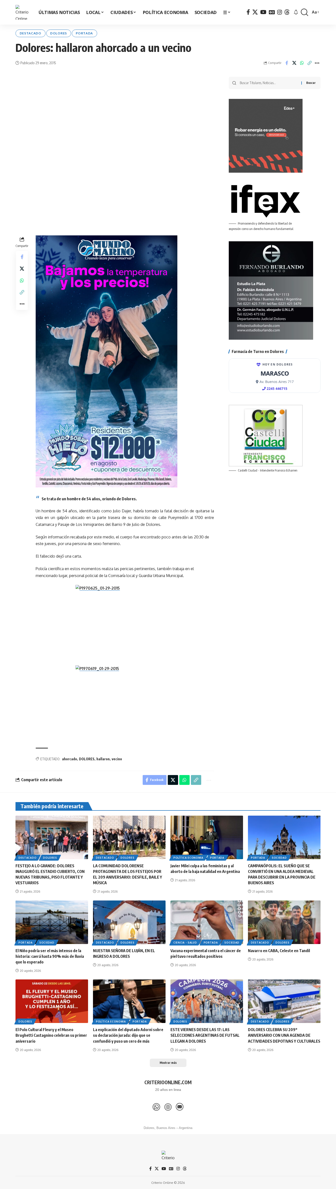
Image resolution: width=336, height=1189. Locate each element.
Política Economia (188, 857)
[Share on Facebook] (286, 63)
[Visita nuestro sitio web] (168, 1107)
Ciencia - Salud (185, 942)
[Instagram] (279, 12)
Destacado (30, 33)
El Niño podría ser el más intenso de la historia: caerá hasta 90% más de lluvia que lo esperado (49, 956)
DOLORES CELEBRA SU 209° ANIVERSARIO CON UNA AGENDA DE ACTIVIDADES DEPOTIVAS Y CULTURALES (284, 1035)
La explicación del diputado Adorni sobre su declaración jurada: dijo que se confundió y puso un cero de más (128, 1035)
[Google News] (272, 12)
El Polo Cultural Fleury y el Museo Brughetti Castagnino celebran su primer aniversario (51, 1035)
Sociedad (279, 857)
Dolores (58, 33)
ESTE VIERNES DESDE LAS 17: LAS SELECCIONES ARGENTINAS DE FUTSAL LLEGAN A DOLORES (205, 1035)
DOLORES (86, 759)
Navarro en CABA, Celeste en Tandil (279, 950)
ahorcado (69, 759)
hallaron (103, 759)
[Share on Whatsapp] (301, 63)
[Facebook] (248, 12)
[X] (255, 12)
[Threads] (287, 12)
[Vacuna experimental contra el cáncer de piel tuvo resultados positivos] (206, 922)
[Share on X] (294, 63)
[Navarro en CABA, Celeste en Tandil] (284, 922)
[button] (304, 12)
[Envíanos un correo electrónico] (179, 1107)
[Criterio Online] (22, 12)
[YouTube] (263, 12)
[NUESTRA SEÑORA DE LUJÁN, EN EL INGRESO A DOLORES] (129, 922)
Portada (84, 33)
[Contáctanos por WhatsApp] (156, 1107)
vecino (117, 759)
